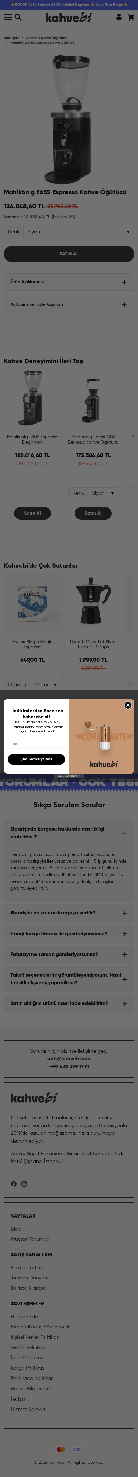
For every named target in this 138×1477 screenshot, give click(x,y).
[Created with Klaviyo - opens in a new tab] (69, 776)
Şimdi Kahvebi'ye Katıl (36, 759)
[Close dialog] (128, 705)
